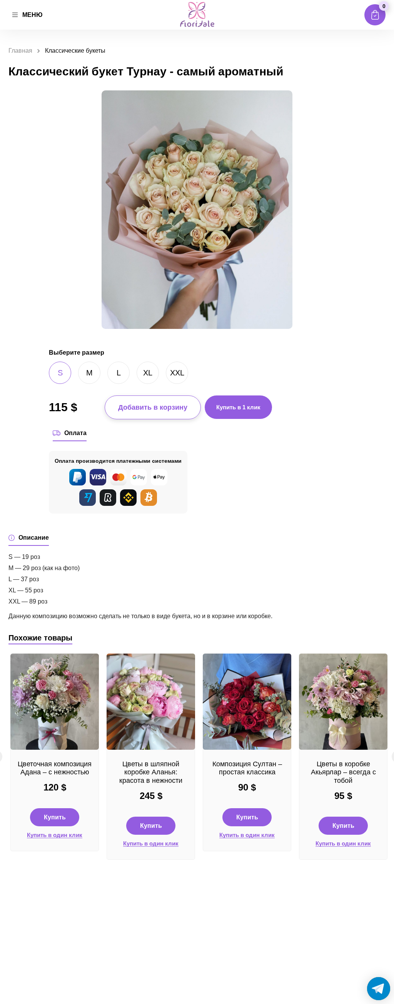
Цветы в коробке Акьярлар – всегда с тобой (343, 772)
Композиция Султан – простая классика (247, 768)
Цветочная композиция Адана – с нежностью (55, 768)
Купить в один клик (54, 835)
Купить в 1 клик (238, 407)
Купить (55, 817)
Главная (20, 50)
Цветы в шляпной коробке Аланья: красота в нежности (150, 772)
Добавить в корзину (152, 407)
